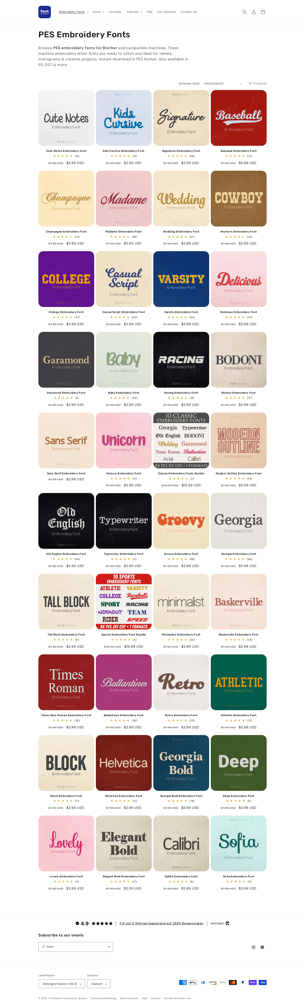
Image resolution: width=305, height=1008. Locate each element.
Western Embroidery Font (239, 231)
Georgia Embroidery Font (238, 553)
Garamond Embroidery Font (66, 392)
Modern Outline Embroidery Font (239, 473)
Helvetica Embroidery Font (124, 795)
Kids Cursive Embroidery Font (124, 150)
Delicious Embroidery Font (238, 312)
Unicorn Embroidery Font (124, 473)
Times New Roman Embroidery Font (66, 715)
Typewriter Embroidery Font (124, 553)
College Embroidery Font (66, 312)
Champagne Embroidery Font (66, 231)
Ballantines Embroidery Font (124, 715)
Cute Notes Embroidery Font (66, 150)
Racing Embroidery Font (181, 392)
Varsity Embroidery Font (181, 312)
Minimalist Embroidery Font (181, 634)
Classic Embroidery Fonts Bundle (181, 473)
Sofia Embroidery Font (239, 876)
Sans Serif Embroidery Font (66, 473)
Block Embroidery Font (66, 795)
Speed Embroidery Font (181, 957)
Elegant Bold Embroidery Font (124, 876)
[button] (73, 11)
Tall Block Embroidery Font (66, 634)
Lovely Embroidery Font (66, 876)
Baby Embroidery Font (123, 392)
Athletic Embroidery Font (238, 715)
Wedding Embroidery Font (181, 231)
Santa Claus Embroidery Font (123, 957)
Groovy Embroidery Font (181, 553)
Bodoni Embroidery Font (239, 392)
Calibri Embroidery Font (181, 876)
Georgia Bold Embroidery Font (181, 795)
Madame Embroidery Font (124, 231)
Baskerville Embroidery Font (239, 634)
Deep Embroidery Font (239, 795)
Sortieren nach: (189, 83)
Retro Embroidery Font (181, 715)
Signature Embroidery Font (181, 150)
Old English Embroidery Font (66, 553)
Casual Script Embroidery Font (123, 312)
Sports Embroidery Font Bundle (123, 634)
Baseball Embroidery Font (239, 150)
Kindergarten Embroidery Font (238, 957)
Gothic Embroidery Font (66, 957)
